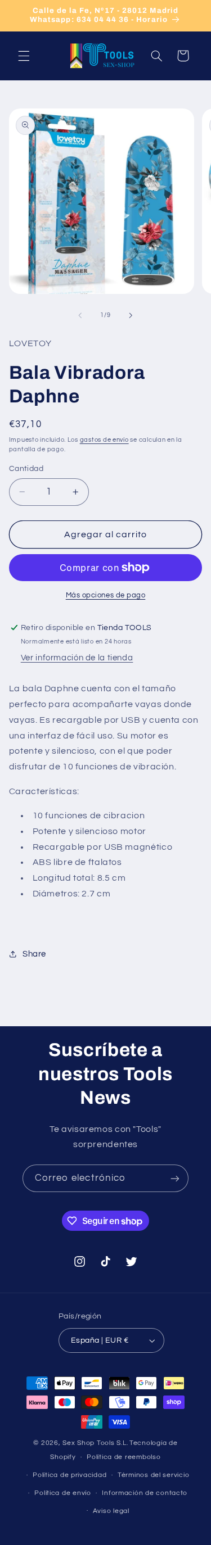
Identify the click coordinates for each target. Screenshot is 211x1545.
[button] (24, 56)
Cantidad (26, 469)
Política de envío (62, 1493)
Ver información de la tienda (77, 658)
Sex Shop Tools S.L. (95, 1443)
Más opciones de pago (106, 595)
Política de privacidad (69, 1475)
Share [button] (34, 954)
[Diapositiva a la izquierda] (80, 315)
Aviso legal (111, 1511)
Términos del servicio (153, 1475)
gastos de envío (104, 440)
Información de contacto (144, 1493)
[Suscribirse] (175, 1178)
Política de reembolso (123, 1457)
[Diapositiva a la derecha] (131, 315)
